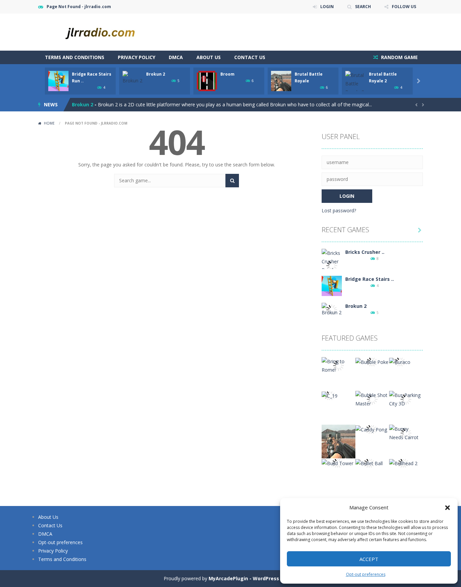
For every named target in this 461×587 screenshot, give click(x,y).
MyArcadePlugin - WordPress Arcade (253, 578)
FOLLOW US (404, 6)
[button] (447, 507)
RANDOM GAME (399, 57)
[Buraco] (399, 361)
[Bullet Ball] (369, 462)
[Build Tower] (337, 462)
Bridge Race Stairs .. (369, 279)
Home (49, 123)
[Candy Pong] (371, 429)
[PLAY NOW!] (58, 80)
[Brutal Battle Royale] (338, 441)
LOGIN (327, 6)
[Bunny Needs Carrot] (406, 432)
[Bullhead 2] (403, 462)
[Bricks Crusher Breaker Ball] (332, 265)
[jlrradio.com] (105, 31)
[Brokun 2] (332, 309)
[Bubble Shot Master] (372, 399)
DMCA (176, 57)
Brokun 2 (155, 74)
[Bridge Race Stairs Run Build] (332, 285)
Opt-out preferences (365, 574)
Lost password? (339, 210)
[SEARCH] (232, 180)
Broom (227, 74)
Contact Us (249, 57)
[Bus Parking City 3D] (406, 399)
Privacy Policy (136, 57)
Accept (368, 559)
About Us (208, 57)
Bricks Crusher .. (364, 252)
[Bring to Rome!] (338, 365)
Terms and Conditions (74, 57)
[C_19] (329, 395)
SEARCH (363, 6)
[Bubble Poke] (371, 361)
